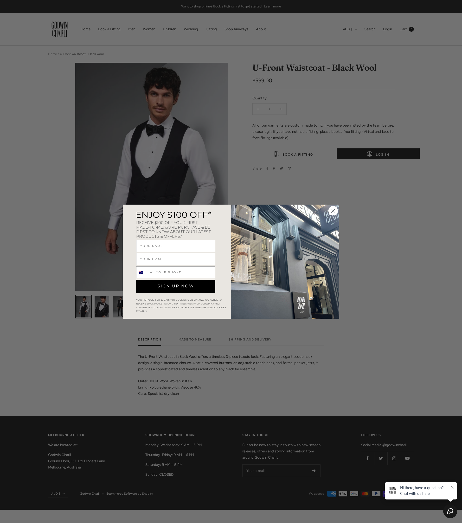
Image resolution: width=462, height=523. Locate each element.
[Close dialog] (333, 211)
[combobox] (145, 272)
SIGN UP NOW (176, 286)
